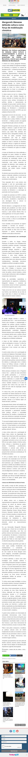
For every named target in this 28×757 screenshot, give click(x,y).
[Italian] (17, 1)
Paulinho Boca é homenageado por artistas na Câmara (19, 676)
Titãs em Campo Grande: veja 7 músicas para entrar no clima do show (8, 719)
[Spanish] (18, 1)
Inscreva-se (14, 751)
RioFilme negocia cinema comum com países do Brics (7, 704)
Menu (14, 18)
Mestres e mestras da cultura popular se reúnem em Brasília (19, 690)
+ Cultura (22, 725)
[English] (11, 1)
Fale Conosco (21, 5)
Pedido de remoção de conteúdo (9, 658)
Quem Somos (12, 5)
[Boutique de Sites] (13, 755)
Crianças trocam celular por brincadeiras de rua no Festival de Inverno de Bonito (20, 704)
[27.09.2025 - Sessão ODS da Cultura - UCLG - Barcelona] (14, 651)
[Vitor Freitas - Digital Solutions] (26, 755)
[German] (15, 1)
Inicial (4, 5)
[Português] (9, 1)
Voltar (17, 725)
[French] (13, 1)
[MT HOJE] (14, 11)
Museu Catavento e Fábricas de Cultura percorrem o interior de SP (8, 676)
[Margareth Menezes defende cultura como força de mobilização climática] (14, 47)
